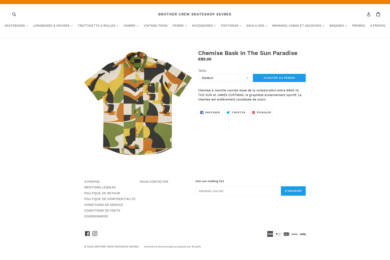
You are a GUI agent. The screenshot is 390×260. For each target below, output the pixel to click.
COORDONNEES (96, 216)
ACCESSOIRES (205, 25)
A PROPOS (377, 25)
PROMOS (358, 25)
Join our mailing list (209, 181)
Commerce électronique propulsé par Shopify (172, 246)
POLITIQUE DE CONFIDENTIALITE (109, 199)
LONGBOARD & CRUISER (54, 25)
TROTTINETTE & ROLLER (99, 25)
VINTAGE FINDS (156, 25)
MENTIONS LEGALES (100, 187)
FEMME (181, 25)
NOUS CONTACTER (154, 181)
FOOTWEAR (232, 25)
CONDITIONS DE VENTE (102, 210)
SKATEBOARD (17, 25)
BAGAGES (339, 25)
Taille (202, 70)
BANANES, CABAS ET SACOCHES (299, 25)
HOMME (132, 25)
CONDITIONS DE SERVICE (103, 205)
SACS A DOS (257, 25)
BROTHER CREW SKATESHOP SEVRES (194, 14)
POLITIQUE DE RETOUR (102, 193)
